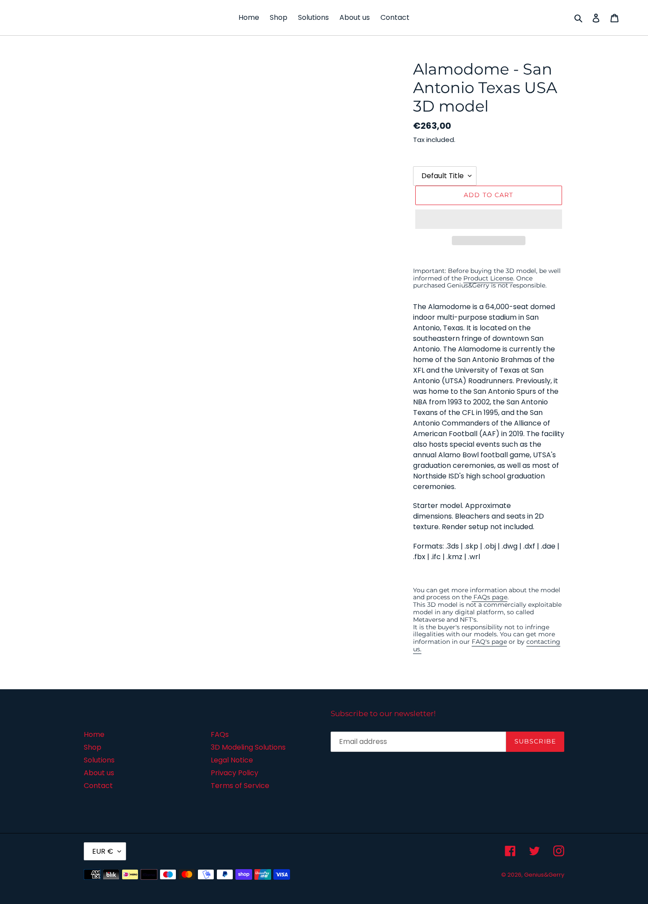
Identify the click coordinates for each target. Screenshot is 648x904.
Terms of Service (240, 786)
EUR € (102, 851)
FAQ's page (489, 642)
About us (99, 773)
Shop (92, 747)
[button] (488, 219)
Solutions (99, 760)
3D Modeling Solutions (248, 747)
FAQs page (489, 597)
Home (94, 734)
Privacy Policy (234, 773)
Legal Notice (232, 760)
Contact (98, 786)
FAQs (220, 734)
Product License (488, 278)
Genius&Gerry (544, 874)
